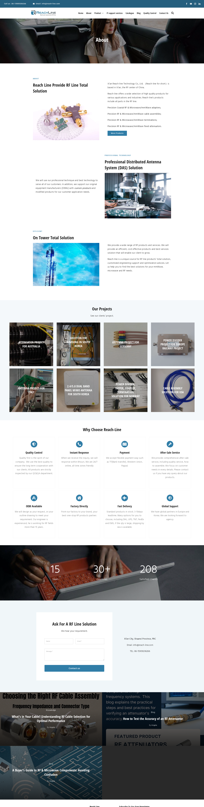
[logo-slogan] (44, 10)
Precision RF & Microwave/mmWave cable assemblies (134, 114)
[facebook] (187, 4)
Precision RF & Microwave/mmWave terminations (132, 120)
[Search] (172, 13)
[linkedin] (199, 4)
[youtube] (191, 4)
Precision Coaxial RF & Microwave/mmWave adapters (134, 107)
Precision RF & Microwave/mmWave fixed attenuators (134, 126)
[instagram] (195, 4)
